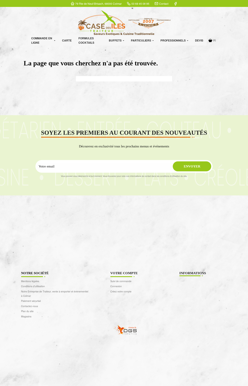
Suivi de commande (120, 281)
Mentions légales (30, 281)
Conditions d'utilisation (33, 286)
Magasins (26, 316)
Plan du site (27, 311)
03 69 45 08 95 (140, 4)
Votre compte (124, 273)
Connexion (116, 286)
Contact (163, 4)
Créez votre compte (120, 291)
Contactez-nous (29, 306)
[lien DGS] (124, 329)
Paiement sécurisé (31, 301)
